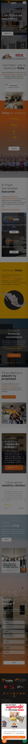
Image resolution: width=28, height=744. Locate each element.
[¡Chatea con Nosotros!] (4, 741)
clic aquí (14, 733)
